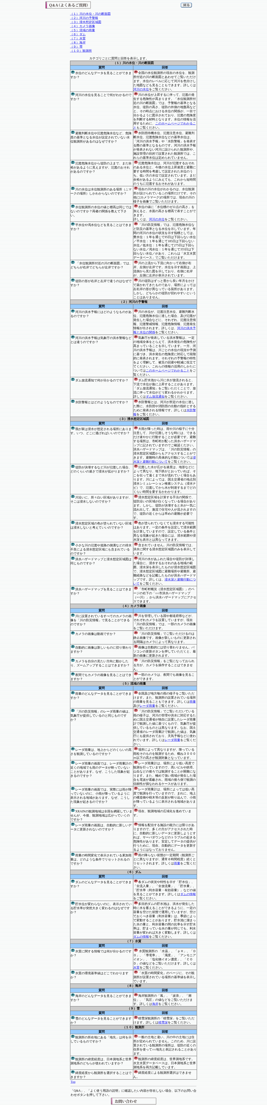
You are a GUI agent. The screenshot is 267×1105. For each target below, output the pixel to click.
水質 (136, 967)
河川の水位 (141, 89)
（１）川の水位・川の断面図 (90, 13)
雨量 (193, 701)
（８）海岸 (78, 42)
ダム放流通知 (155, 396)
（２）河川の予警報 (84, 18)
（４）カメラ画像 (82, 26)
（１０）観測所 (81, 50)
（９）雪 (76, 46)
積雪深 (163, 1022)
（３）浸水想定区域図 (85, 22)
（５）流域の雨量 (82, 30)
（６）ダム (78, 34)
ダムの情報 (188, 894)
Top (73, 1081)
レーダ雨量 (147, 705)
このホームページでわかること (168, 370)
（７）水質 (78, 38)
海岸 (155, 1004)
